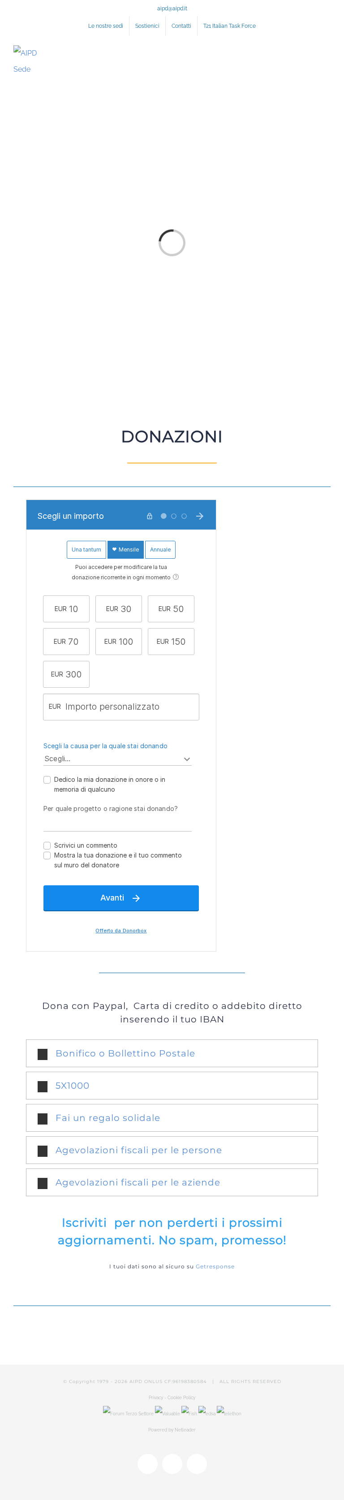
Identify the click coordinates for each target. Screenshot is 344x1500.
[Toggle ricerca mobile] (310, 53)
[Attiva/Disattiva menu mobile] (327, 53)
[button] (172, 1053)
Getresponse (215, 1266)
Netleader (185, 1429)
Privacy (156, 1397)
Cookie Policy (181, 1397)
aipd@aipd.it (172, 8)
